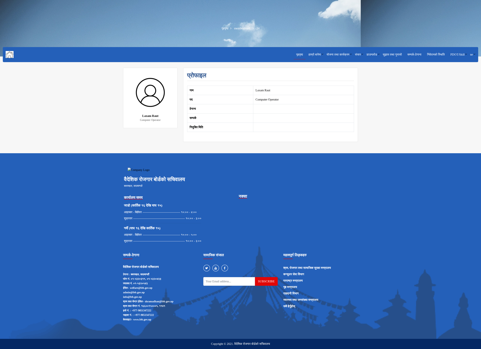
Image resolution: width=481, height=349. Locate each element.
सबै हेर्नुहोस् (289, 306)
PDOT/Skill (457, 54)
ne (471, 54)
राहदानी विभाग (291, 293)
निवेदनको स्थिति (436, 54)
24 (257, 28)
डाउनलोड (371, 54)
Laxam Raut (150, 115)
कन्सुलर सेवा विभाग (293, 274)
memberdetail (242, 28)
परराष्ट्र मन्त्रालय (293, 280)
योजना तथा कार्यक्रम (338, 54)
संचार (358, 54)
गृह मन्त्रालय (290, 287)
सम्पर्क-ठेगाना (414, 54)
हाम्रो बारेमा (315, 54)
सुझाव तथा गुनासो (392, 54)
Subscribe (266, 281)
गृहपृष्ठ (299, 54)
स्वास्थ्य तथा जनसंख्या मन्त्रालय (300, 299)
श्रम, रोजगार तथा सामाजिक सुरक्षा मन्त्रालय (307, 267)
